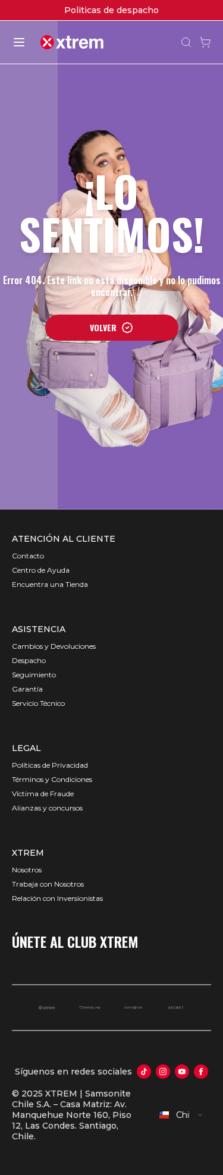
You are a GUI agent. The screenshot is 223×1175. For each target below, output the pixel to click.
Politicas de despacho (111, 10)
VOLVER (103, 327)
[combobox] (181, 1115)
